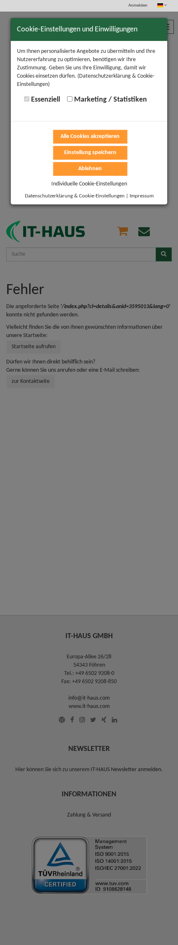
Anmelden (137, 5)
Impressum (142, 196)
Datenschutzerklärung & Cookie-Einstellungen (75, 196)
